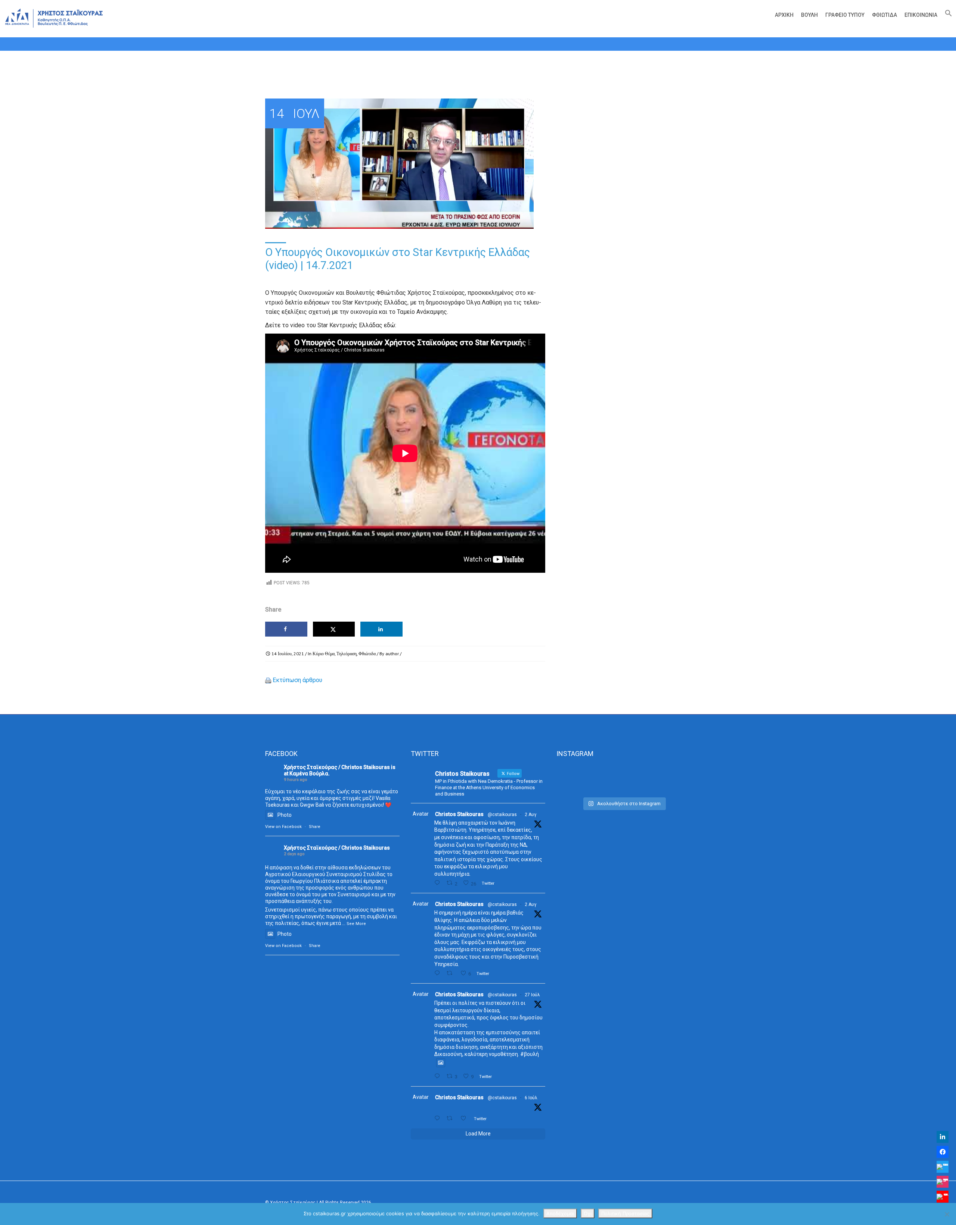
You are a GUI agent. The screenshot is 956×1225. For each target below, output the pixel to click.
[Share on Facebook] (286, 629)
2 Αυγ (530, 814)
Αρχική (784, 15)
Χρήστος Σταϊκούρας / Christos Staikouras (337, 767)
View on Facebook (283, 826)
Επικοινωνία (920, 15)
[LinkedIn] (943, 1137)
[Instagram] (943, 1182)
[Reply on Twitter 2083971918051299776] (438, 973)
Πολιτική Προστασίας (625, 1213)
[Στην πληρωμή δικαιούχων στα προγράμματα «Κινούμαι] (577, 779)
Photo (284, 815)
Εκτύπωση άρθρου (297, 680)
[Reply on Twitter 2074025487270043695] (438, 1118)
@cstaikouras (502, 814)
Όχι (588, 1213)
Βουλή (809, 15)
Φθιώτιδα (884, 15)
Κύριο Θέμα (324, 653)
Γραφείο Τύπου (845, 15)
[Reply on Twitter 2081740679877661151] (438, 1076)
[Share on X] (334, 629)
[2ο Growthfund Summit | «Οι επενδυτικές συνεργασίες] (623, 779)
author (392, 653)
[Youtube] (943, 1197)
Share (314, 826)
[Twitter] (943, 1167)
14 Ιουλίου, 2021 (287, 653)
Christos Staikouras (459, 814)
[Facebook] (943, 1152)
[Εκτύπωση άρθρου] (268, 680)
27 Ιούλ (532, 994)
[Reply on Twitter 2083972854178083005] (438, 883)
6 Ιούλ (531, 1097)
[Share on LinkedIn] (381, 629)
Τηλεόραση (346, 653)
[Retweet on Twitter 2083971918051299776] (451, 973)
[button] (946, 15)
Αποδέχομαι (560, 1213)
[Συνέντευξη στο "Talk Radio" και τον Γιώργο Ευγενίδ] (670, 779)
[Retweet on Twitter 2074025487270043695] (451, 1118)
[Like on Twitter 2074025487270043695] (465, 1118)
